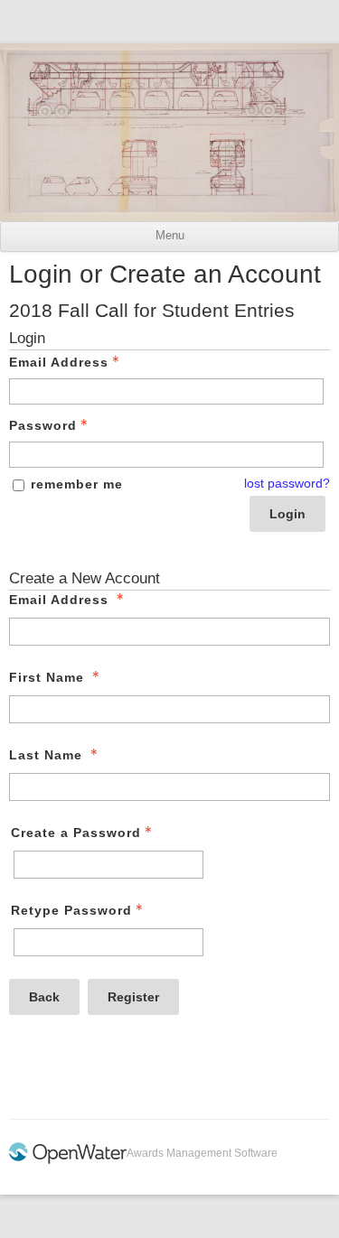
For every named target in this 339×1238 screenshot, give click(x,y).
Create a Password (76, 832)
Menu (169, 235)
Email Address (58, 362)
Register (133, 997)
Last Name (45, 755)
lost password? (287, 483)
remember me (77, 484)
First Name (46, 677)
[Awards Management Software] (68, 1160)
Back (44, 997)
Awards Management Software (202, 1153)
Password (43, 425)
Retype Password (71, 910)
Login (287, 514)
